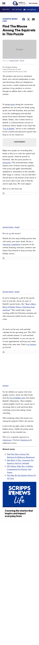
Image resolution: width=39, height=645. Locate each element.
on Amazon (31, 344)
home (13, 104)
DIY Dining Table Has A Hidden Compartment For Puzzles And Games (20, 469)
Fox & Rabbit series (18, 397)
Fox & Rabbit (8, 128)
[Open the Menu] (4, 3)
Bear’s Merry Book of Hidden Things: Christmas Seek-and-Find (19, 307)
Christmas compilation (11, 244)
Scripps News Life (10, 20)
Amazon (6, 386)
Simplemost (7, 440)
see (10, 233)
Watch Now (33, 3)
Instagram (6, 162)
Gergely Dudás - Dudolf (16, 60)
